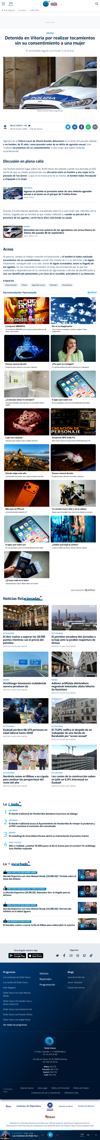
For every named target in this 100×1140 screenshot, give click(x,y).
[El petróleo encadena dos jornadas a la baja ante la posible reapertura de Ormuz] (74, 617)
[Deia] (8, 1106)
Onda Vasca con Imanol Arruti (17, 1009)
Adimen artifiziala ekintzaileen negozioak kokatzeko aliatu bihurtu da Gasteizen (73, 686)
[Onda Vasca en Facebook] (64, 955)
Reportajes (45, 979)
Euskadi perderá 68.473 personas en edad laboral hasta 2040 (25, 731)
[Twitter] (68, 127)
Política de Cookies (81, 1088)
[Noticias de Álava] (65, 1106)
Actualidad (8, 633)
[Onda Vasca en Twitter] (57, 955)
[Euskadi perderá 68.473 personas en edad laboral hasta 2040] (25, 710)
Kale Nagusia (9, 987)
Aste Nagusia (9, 10)
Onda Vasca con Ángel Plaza (16, 1019)
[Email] (95, 127)
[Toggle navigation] (3, 4)
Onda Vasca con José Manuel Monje (17, 994)
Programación (47, 984)
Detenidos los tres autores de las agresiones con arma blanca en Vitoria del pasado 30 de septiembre (59, 231)
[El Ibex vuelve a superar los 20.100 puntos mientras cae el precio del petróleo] (25, 617)
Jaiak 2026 (34, 10)
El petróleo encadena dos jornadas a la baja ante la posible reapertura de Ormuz (74, 640)
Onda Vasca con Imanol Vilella (17, 1014)
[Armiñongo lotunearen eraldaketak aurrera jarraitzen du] (25, 664)
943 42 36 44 (51, 1062)
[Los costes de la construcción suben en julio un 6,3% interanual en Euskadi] (74, 757)
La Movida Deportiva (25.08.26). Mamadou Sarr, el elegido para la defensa (36, 894)
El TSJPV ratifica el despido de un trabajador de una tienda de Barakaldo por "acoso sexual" (72, 733)
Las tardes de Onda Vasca (15, 982)
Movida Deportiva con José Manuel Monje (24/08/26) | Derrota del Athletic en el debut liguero (37, 910)
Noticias (44, 973)
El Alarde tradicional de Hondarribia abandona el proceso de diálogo (43, 813)
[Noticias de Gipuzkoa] (29, 1106)
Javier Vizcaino (75, 982)
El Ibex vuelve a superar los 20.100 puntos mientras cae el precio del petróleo (24, 640)
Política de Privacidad (60, 1088)
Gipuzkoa (28, 188)
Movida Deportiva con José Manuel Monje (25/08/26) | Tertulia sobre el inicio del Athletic (39, 877)
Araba (27, 227)
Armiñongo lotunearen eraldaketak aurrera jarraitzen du (24, 685)
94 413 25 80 (51, 1054)
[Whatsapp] (88, 127)
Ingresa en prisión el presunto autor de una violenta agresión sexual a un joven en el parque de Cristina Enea (58, 193)
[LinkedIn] (74, 127)
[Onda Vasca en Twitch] (84, 955)
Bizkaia (12, 833)
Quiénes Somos (27, 1088)
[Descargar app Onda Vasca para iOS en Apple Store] (35, 955)
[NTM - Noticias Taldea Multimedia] (50, 1106)
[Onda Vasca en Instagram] (78, 955)
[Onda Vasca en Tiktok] (91, 955)
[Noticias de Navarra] (86, 1106)
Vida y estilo (15, 842)
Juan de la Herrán (76, 977)
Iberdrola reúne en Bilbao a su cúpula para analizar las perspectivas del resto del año (25, 779)
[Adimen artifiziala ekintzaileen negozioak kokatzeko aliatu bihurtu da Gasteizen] (74, 664)
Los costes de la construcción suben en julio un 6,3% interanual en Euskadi (73, 779)
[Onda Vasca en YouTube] (71, 955)
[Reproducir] (81, 877)
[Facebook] (81, 127)
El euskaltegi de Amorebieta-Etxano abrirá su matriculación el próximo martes (49, 836)
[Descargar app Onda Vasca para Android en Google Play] (17, 955)
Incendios (22, 10)
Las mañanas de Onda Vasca (17, 977)
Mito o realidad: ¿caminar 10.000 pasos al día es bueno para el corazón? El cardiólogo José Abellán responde (52, 847)
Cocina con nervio (76, 987)
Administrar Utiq (71, 1093)
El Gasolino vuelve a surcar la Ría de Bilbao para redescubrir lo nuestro (39, 925)
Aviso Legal (42, 1088)
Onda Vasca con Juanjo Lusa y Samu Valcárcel (17, 1003)
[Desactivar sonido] (88, 1135)
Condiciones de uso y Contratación (46, 1093)
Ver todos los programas (15, 1024)
